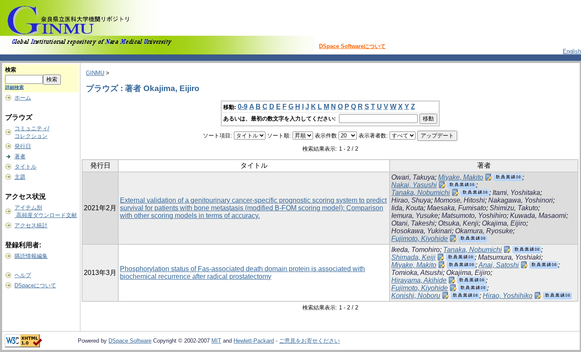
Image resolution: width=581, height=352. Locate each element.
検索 (10, 69)
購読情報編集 (31, 256)
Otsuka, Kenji (458, 223)
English (572, 51)
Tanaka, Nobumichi (420, 192)
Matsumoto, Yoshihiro (474, 215)
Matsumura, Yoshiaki (509, 257)
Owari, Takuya (413, 177)
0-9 (243, 106)
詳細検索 (14, 87)
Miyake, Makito (460, 177)
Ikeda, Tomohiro (415, 249)
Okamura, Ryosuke (484, 231)
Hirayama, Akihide (419, 280)
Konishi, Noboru (415, 295)
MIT (216, 341)
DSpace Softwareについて (352, 46)
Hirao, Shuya (411, 200)
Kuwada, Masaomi (538, 215)
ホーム (22, 97)
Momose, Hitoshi (459, 200)
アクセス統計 (31, 225)
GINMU (95, 73)
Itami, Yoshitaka (516, 192)
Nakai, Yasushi (414, 185)
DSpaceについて (35, 285)
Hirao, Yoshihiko (508, 295)
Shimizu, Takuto (514, 208)
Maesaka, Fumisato (456, 208)
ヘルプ (22, 275)
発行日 (22, 146)
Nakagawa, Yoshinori (520, 200)
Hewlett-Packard (254, 341)
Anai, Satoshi (498, 265)
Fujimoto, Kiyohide (419, 238)
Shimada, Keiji (413, 257)
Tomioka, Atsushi (417, 272)
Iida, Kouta (407, 208)
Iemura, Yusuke (414, 215)
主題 (20, 177)
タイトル (25, 166)
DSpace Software (129, 341)
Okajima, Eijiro (504, 223)
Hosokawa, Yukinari (421, 231)
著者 (20, 156)
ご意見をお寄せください (309, 341)
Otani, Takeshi (413, 223)
